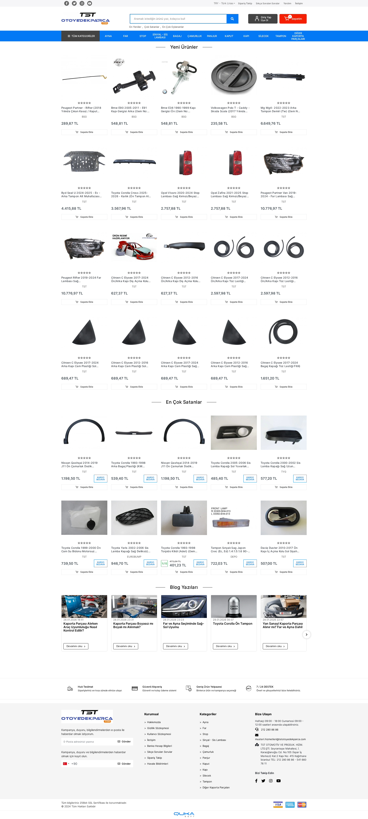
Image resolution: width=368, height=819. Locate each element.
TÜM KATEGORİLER (83, 36)
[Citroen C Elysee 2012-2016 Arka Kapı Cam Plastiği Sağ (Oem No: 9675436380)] (234, 333)
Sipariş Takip (245, 3)
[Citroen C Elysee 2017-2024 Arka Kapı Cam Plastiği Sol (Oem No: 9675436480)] (84, 333)
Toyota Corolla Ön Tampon (232, 623)
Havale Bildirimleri (157, 763)
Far (204, 728)
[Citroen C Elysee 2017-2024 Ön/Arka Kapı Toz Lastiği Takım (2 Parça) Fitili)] (234, 248)
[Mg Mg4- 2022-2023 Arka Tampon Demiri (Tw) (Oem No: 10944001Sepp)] (284, 78)
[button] (293, 19)
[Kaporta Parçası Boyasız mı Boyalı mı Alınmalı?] (134, 606)
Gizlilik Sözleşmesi (158, 728)
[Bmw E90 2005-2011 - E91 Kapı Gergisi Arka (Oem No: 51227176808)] (134, 78)
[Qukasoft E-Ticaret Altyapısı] (184, 814)
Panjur (206, 757)
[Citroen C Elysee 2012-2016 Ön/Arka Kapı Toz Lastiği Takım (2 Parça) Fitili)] (284, 248)
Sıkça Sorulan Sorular (268, 3)
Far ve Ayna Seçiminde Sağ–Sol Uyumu (183, 625)
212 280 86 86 (269, 729)
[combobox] (66, 763)
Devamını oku (75, 646)
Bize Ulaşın (263, 714)
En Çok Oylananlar (173, 26)
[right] (306, 634)
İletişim (299, 3)
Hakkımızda (154, 722)
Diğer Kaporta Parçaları (216, 787)
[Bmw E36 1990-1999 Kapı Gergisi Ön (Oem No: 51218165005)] (184, 78)
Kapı (205, 769)
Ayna (205, 722)
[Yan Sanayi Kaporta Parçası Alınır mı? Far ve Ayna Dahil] (283, 606)
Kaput (206, 763)
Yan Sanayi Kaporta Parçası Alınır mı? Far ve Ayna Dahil (283, 625)
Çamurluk (208, 751)
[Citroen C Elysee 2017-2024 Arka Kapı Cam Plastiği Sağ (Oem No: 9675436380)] (184, 333)
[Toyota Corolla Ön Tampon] (234, 606)
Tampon (207, 781)
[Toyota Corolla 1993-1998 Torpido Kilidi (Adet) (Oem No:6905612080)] (184, 518)
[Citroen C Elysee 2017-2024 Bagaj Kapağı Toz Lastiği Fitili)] (284, 333)
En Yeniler (135, 26)
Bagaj (206, 745)
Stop (205, 734)
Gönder (126, 741)
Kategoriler (208, 714)
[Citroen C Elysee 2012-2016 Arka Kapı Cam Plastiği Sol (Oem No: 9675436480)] (134, 333)
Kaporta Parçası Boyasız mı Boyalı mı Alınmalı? (133, 625)
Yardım (287, 3)
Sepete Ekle (86, 132)
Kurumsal (151, 714)
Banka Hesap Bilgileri (159, 745)
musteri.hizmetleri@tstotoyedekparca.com (280, 739)
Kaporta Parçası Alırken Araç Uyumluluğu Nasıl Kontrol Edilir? (80, 627)
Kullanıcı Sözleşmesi (159, 734)
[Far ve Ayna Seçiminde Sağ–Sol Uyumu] (184, 606)
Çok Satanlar (151, 26)
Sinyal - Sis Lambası (214, 739)
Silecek (207, 775)
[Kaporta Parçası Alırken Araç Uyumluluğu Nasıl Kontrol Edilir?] (84, 606)
